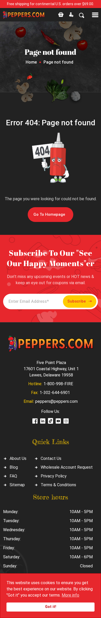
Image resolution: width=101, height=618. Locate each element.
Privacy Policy (54, 476)
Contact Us (51, 458)
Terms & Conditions (58, 484)
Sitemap (17, 484)
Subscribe (76, 301)
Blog (14, 467)
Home (31, 62)
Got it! (50, 607)
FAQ (13, 476)
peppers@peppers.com (56, 401)
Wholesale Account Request (67, 467)
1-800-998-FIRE (58, 383)
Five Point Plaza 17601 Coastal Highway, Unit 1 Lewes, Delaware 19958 (51, 368)
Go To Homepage (49, 214)
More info (70, 595)
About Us (18, 458)
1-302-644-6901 (55, 392)
